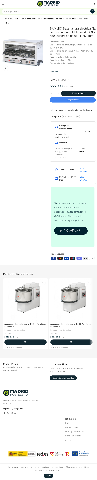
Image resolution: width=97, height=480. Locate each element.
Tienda (10, 19)
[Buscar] (92, 11)
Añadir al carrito (78, 93)
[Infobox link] (14, 364)
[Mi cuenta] (93, 3)
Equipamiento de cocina (14, 330)
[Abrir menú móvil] (3, 3)
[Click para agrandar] (5, 68)
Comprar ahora (73, 100)
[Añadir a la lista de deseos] (43, 283)
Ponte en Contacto (73, 436)
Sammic (7, 333)
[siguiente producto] (9, 23)
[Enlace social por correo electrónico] (68, 116)
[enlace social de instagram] (11, 413)
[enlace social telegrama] (78, 116)
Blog (67, 423)
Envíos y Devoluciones (74, 431)
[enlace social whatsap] (73, 116)
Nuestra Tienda (71, 427)
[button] (25, 342)
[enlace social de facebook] (64, 116)
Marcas (68, 440)
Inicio (5, 19)
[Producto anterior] (4, 23)
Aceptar (48, 476)
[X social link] (8, 413)
